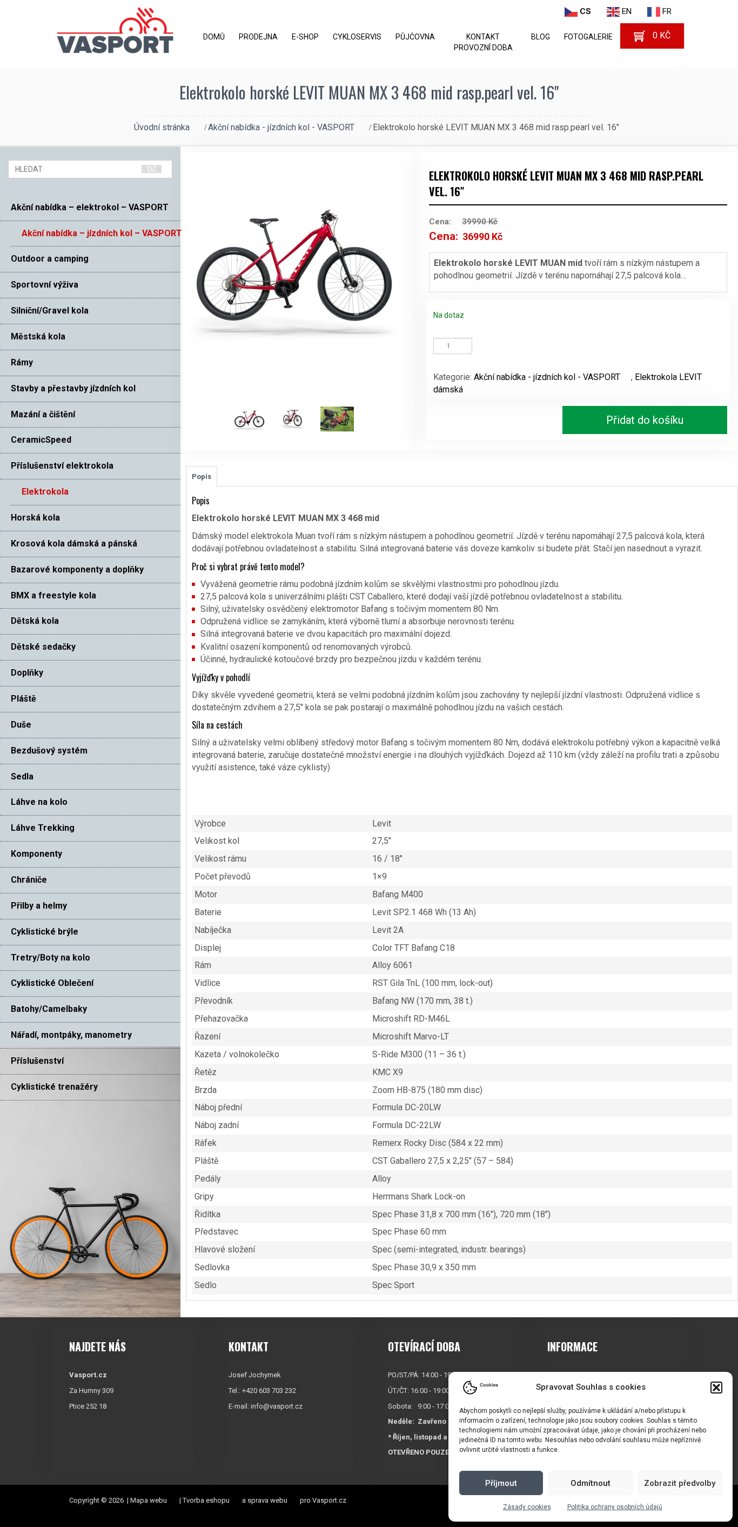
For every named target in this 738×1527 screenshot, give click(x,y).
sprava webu (267, 1500)
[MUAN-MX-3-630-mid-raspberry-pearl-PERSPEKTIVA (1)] (298, 419)
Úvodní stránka (162, 127)
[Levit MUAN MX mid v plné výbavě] (342, 419)
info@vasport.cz (277, 1406)
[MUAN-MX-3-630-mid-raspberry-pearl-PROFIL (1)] (255, 419)
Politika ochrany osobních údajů (614, 1507)
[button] (716, 1387)
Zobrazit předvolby (679, 1483)
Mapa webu (148, 1500)
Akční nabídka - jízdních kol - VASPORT (281, 127)
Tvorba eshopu (206, 1500)
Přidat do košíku (644, 420)
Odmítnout (590, 1483)
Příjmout (501, 1483)
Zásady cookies (527, 1507)
